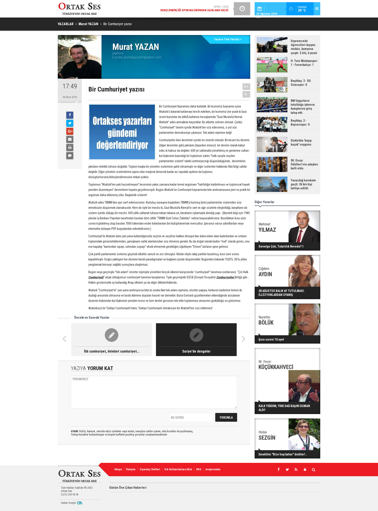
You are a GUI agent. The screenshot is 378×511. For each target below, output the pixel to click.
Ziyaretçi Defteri (150, 469)
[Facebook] (69, 115)
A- (246, 94)
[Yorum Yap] (69, 155)
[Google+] (69, 131)
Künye (118, 469)
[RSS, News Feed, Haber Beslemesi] (296, 469)
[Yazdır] (69, 147)
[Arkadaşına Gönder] (69, 139)
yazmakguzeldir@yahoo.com (142, 57)
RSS (198, 469)
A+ (246, 86)
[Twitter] (69, 123)
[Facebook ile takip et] (278, 469)
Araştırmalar (212, 469)
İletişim (130, 469)
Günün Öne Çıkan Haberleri (128, 488)
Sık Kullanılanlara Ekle (178, 469)
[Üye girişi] (304, 469)
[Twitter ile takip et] (287, 469)
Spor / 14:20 (194, 8)
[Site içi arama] (313, 469)
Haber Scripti (68, 502)
